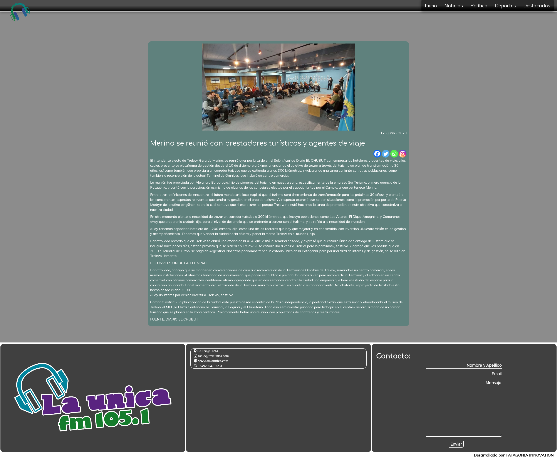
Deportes (505, 6)
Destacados (536, 6)
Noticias (453, 6)
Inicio (431, 6)
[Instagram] (402, 154)
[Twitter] (385, 154)
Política (479, 6)
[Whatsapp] (394, 154)
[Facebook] (377, 154)
